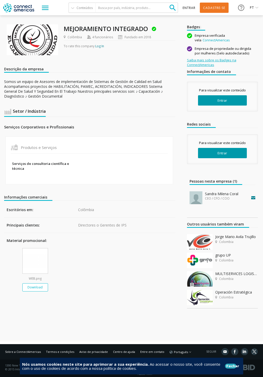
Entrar (222, 100)
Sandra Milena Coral (221, 193)
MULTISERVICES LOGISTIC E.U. (236, 273)
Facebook (234, 351)
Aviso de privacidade (93, 352)
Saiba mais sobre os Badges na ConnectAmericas (211, 62)
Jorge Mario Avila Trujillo (235, 236)
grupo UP (223, 255)
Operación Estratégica (233, 292)
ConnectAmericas (216, 40)
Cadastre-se (214, 8)
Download (35, 287)
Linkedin (244, 351)
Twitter (254, 351)
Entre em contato (152, 352)
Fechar (231, 366)
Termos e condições (60, 352)
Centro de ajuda (124, 352)
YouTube (225, 351)
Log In (99, 46)
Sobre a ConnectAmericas (23, 352)
